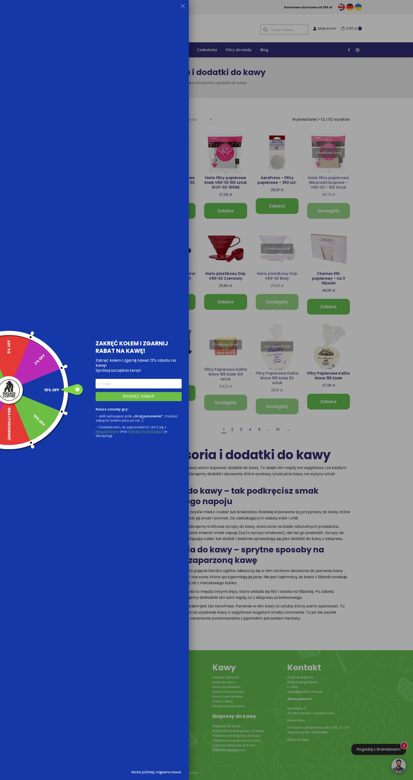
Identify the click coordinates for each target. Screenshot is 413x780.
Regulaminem (107, 431)
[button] (182, 6)
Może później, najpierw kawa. (156, 772)
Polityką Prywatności (145, 431)
